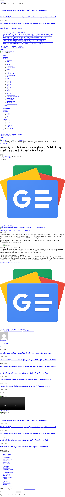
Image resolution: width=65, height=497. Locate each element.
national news (17, 262)
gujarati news (3, 262)
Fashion (8, 114)
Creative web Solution (30, 489)
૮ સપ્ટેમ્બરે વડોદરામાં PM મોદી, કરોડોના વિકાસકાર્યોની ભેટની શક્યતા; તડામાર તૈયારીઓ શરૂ (25, 379)
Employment (10, 128)
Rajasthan (9, 63)
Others (5, 119)
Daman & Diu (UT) (11, 95)
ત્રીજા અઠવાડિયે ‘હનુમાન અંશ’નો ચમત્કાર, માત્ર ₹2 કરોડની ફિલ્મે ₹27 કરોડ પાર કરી (24, 43)
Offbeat (8, 122)
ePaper (2, 49)
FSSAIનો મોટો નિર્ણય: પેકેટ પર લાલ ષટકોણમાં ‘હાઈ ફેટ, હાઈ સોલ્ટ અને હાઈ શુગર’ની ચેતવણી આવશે (28, 17)
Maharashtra (9, 60)
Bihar (8, 72)
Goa (8, 78)
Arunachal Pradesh (11, 67)
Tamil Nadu (9, 93)
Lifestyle (5, 111)
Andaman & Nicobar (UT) (13, 96)
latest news (10, 262)
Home (4, 55)
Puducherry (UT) (10, 102)
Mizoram (9, 87)
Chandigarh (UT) (11, 98)
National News (3, 143)
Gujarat (5, 57)
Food (8, 116)
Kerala (8, 70)
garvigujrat (7, 156)
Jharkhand (9, 81)
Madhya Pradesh (10, 76)
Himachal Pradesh (11, 75)
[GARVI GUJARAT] (12, 48)
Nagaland (9, 89)
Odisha (8, 90)
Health (8, 117)
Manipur (9, 84)
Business (5, 107)
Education (9, 123)
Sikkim (8, 92)
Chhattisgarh (10, 66)
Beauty (8, 113)
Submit (18, 492)
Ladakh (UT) (10, 99)
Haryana (9, 79)
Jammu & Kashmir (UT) (12, 104)
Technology (9, 126)
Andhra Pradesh (10, 73)
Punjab (8, 64)
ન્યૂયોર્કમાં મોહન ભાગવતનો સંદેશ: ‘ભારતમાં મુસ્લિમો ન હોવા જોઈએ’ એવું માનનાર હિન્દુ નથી (25, 386)
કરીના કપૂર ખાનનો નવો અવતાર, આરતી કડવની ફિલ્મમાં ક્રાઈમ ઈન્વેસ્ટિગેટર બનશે (23, 40)
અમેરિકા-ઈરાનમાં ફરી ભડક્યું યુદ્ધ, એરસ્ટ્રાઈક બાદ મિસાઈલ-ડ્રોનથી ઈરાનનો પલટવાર (24, 39)
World (5, 105)
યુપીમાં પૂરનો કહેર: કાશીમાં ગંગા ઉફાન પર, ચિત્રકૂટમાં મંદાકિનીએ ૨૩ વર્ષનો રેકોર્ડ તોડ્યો (24, 37)
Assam (8, 69)
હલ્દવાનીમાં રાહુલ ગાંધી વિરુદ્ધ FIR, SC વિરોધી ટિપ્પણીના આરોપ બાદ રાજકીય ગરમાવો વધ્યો (25, 10)
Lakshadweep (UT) (11, 101)
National (5, 58)
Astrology (9, 120)
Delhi (8, 61)
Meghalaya (9, 85)
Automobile (9, 125)
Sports (5, 110)
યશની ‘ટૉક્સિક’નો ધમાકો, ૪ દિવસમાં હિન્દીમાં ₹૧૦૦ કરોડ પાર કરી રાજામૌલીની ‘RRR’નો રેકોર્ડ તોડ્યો (28, 42)
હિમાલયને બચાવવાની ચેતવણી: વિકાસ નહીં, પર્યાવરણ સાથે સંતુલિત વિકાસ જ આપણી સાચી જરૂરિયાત (28, 23)
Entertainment (7, 108)
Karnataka (9, 82)
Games (5, 129)
